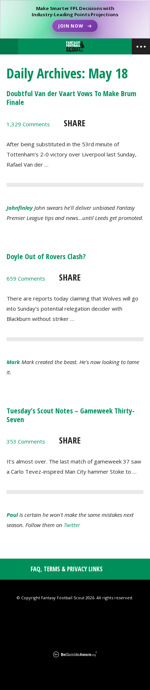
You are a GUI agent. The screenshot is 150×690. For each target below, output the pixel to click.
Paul (12, 514)
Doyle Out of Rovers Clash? (46, 256)
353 (26, 441)
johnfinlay (20, 207)
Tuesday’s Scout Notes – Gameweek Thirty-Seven (71, 415)
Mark (13, 362)
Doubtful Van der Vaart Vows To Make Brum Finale (71, 98)
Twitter (72, 524)
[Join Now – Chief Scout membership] (75, 19)
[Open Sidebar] (141, 46)
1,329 (28, 124)
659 (26, 278)
